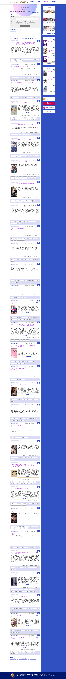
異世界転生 (24, 361)
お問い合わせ (42, 675)
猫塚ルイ (12, 163)
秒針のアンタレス (50, 71)
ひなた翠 (12, 186)
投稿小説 (45, 674)
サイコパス (24, 504)
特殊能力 (37, 608)
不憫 (26, 630)
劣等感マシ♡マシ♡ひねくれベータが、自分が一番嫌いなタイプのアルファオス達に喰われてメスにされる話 (23, 325)
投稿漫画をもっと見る (50, 93)
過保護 (25, 201)
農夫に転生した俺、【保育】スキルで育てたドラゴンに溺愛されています (51, 50)
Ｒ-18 (37, 503)
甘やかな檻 (13, 442)
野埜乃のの (12, 288)
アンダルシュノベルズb (20, 239)
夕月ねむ (12, 407)
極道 (20, 651)
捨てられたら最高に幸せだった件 (51, 57)
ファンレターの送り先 (50, 675)
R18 (27, 23)
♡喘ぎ (33, 361)
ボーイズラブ (25, 178)
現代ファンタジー (19, 61)
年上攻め (19, 156)
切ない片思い (18, 528)
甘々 (15, 239)
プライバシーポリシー (20, 677)
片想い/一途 (35, 526)
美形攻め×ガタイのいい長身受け (24, 317)
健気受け (33, 280)
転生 (18, 630)
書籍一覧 (24, 674)
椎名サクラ (12, 208)
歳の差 (33, 119)
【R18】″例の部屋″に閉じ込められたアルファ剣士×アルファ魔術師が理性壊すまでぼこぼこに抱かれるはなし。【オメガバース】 (22, 465)
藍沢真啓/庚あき (13, 638)
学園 (25, 238)
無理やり (27, 340)
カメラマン (24, 177)
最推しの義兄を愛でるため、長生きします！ (49, 14)
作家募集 (37, 675)
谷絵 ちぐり (13, 369)
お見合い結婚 (21, 201)
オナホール (21, 547)
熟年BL (33, 200)
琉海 (11, 229)
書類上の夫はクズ (28, 118)
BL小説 (33, 399)
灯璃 (11, 46)
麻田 (11, 267)
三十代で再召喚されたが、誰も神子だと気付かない (49, 23)
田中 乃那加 (13, 490)
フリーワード (13, 18)
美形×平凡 (15, 59)
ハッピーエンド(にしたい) (20, 119)
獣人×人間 (22, 567)
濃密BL (12, 260)
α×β (24, 340)
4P (21, 340)
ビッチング (21, 503)
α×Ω (17, 77)
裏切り (28, 155)
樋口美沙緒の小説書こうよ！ (21, 675)
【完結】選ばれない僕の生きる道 (18, 368)
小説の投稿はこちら (35, 12)
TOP (17, 674)
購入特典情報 (36, 674)
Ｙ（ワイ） (12, 468)
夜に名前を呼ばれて (15, 574)
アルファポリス (12, 11)
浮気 (37, 280)
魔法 (29, 457)
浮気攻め (20, 155)
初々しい (12, 420)
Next (34, 38)
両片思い (15, 282)
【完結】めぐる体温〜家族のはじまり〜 (19, 384)
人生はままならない (15, 287)
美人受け (29, 280)
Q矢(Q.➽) (12, 126)
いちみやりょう (13, 534)
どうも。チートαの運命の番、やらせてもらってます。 (22, 124)
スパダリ (34, 221)
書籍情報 (37, 124)
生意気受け (29, 77)
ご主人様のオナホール (15, 533)
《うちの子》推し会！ (31, 675)
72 (32, 38)
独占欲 (22, 528)
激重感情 (32, 589)
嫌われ (25, 503)
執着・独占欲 (30, 201)
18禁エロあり (16, 589)
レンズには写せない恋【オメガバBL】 (19, 161)
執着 (26, 59)
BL (11, 59)
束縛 (30, 221)
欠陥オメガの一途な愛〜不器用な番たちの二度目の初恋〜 (22, 184)
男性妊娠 (28, 319)
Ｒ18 (33, 503)
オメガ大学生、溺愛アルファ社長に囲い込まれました (22, 244)
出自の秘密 (13, 119)
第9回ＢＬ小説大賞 (14, 653)
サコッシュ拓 (13, 326)
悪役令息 (12, 632)
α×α (17, 483)
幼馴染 (29, 361)
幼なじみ (24, 97)
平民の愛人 (34, 118)
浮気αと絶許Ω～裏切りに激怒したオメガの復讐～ (21, 139)
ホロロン (12, 426)
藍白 (11, 616)
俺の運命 (12, 406)
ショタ (25, 547)
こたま (12, 84)
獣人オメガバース (21, 59)
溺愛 (20, 97)
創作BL (12, 340)
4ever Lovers (50, 79)
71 (30, 38)
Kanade (12, 104)
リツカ (12, 303)
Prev (11, 38)
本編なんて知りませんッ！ (51, 42)
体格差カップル (27, 589)
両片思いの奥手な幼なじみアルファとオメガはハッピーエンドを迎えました (23, 83)
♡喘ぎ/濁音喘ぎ (22, 483)
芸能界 (20, 177)
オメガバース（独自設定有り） (32, 97)
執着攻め (24, 77)
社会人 (21, 221)
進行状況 (25, 21)
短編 (28, 177)
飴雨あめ (12, 141)
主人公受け (17, 420)
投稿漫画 (49, 674)
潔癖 (12, 610)
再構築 (30, 200)
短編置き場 (15, 297)
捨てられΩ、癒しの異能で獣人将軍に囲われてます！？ (22, 552)
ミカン (12, 67)
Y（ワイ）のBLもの (30, 483)
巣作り (29, 238)
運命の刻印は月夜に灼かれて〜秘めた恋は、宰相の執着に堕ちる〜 (23, 510)
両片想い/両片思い (14, 201)
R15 (23, 23)
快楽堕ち (18, 223)
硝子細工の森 (13, 443)
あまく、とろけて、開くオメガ (17, 637)
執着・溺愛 (21, 589)
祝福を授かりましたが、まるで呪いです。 (20, 596)
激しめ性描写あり (14, 591)
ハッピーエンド (31, 59)
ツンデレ (22, 420)
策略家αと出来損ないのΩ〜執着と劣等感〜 (20, 66)
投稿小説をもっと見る (50, 63)
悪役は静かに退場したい (16, 615)
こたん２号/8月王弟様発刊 (15, 553)
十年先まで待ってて (15, 302)
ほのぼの (34, 418)
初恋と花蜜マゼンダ (15, 265)
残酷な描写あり (33, 317)
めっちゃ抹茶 (13, 597)
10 (26, 38)
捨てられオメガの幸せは (16, 425)
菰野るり (12, 575)
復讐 (31, 155)
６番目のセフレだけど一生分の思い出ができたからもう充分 (49, 31)
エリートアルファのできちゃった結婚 (19, 206)
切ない (12, 459)
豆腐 (11, 385)
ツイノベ (23, 297)
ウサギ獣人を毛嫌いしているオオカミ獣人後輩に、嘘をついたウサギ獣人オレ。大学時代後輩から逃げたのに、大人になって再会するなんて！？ (23, 43)
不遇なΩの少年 (28, 119)
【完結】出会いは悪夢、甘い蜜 (17, 228)
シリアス (12, 178)
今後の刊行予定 (30, 674)
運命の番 (30, 134)
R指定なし (19, 23)
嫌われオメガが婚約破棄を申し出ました (19, 488)
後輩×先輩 (37, 59)
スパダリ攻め (20, 591)
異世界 (12, 118)
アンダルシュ (13, 319)
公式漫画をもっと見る (50, 33)
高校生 (23, 418)
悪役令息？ (29, 503)
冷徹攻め (26, 528)
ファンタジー (34, 457)
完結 (27, 591)
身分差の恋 (30, 526)
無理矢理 (22, 223)
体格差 (24, 363)
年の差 (35, 177)
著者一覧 (41, 674)
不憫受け (33, 77)
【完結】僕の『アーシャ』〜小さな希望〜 (20, 102)
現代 (24, 221)
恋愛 (26, 567)
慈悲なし (29, 547)
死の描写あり (22, 608)
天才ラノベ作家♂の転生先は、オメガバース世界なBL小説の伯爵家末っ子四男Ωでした (23, 346)
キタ (11, 347)
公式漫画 (20, 674)
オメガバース (13, 61)
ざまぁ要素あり (21, 134)
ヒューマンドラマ (18, 178)
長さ (11, 21)
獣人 (26, 457)
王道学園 (15, 280)
